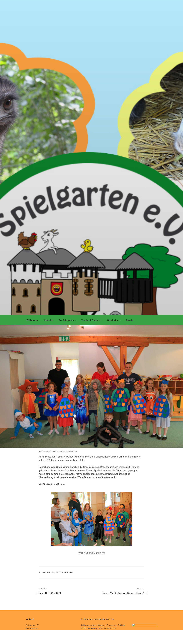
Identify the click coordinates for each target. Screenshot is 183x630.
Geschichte (112, 320)
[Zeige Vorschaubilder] (91, 553)
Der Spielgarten (66, 320)
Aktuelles (48, 320)
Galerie (129, 320)
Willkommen (32, 320)
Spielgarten (70, 451)
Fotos (59, 572)
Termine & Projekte (90, 320)
